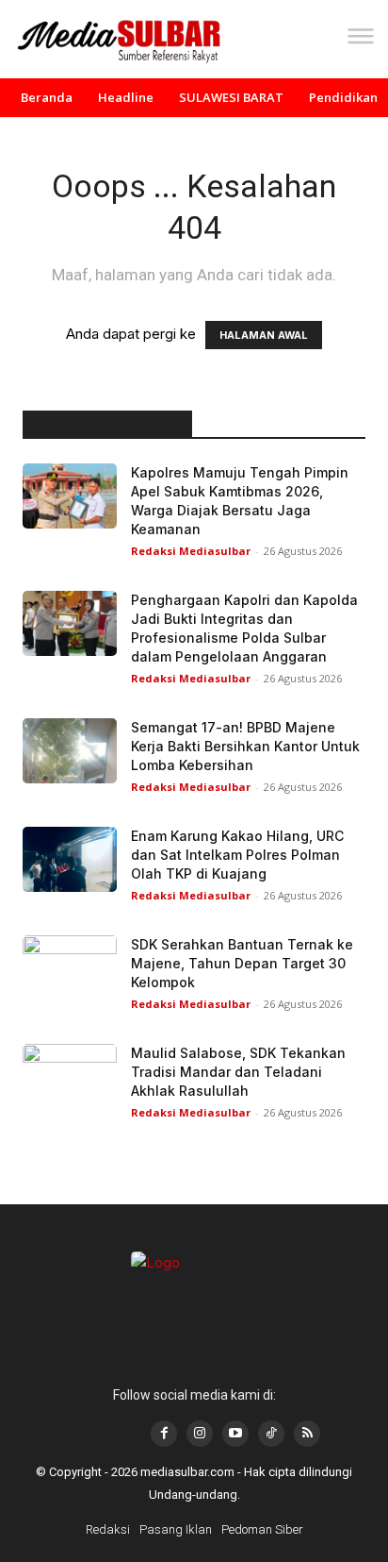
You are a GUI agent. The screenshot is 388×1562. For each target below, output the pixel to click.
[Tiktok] (271, 1433)
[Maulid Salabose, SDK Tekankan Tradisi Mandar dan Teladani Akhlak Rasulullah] (70, 1076)
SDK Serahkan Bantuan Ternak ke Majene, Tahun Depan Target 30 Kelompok (242, 963)
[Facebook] (164, 1433)
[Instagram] (199, 1433)
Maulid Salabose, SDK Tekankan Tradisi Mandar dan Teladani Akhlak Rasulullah (238, 1072)
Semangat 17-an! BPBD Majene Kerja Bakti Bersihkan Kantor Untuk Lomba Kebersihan (245, 746)
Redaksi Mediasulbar (191, 551)
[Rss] (307, 1433)
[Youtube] (235, 1433)
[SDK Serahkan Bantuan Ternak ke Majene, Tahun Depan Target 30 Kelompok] (70, 967)
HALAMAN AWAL (263, 335)
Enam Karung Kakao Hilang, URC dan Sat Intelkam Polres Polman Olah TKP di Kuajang (237, 855)
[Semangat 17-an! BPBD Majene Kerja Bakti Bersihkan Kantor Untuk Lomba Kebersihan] (70, 750)
